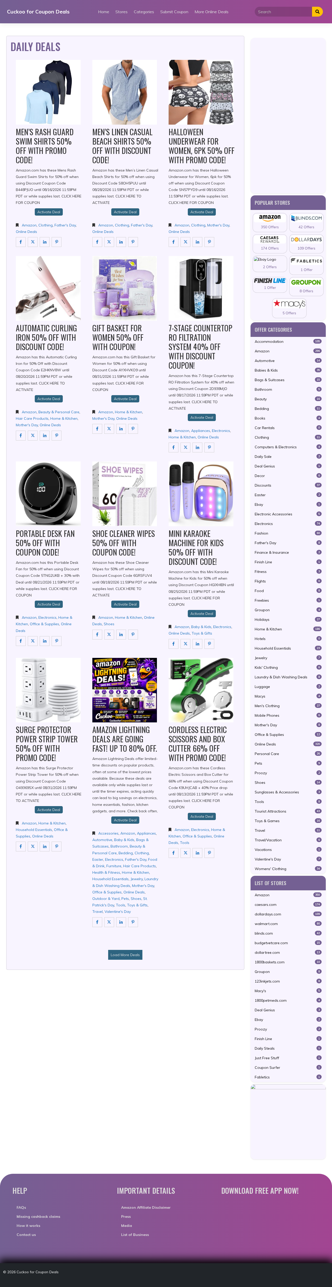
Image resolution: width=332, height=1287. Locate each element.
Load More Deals (125, 954)
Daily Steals (287, 1048)
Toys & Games (287, 821)
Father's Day (65, 225)
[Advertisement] (288, 115)
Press (126, 1216)
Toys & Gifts (202, 633)
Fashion (287, 533)
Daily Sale (287, 456)
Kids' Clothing (287, 667)
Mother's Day (218, 225)
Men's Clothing (287, 705)
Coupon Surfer (287, 1067)
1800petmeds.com (287, 1000)
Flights (287, 581)
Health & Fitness (106, 872)
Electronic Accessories (287, 514)
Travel (97, 911)
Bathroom (119, 846)
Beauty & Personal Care (58, 412)
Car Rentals (287, 427)
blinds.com (287, 933)
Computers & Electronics (287, 447)
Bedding (126, 853)
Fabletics (287, 1077)
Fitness (287, 571)
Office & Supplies (44, 624)
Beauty (287, 399)
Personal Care (287, 753)
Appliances (200, 430)
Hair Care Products (32, 418)
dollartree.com (287, 952)
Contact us (26, 1234)
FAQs (21, 1207)
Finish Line (287, 562)
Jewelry (136, 879)
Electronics (221, 430)
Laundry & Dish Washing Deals (287, 677)
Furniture (113, 866)
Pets (125, 898)
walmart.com (287, 923)
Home (103, 11)
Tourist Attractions (287, 811)
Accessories (108, 833)
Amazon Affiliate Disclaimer (146, 1207)
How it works (28, 1225)
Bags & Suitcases (287, 380)
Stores (121, 11)
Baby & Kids (201, 626)
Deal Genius (287, 466)
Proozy (287, 773)
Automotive (102, 839)
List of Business (135, 1234)
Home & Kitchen (64, 418)
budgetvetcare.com (287, 943)
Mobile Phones (287, 715)
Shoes (109, 624)
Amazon (29, 225)
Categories (144, 11)
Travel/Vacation (287, 840)
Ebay (287, 504)
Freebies (287, 600)
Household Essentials (34, 829)
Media (126, 1225)
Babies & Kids (287, 370)
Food (287, 590)
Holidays (287, 619)
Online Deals (26, 231)
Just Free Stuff (287, 1058)
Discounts (287, 485)
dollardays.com (287, 914)
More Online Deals (212, 11)
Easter (97, 859)
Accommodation (287, 341)
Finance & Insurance (287, 552)
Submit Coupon (174, 11)
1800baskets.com (287, 962)
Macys (287, 696)
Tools (120, 905)
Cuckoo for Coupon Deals (38, 11)
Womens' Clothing (287, 868)
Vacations (287, 849)
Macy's (287, 991)
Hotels (287, 638)
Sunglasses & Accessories (287, 792)
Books (287, 418)
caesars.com (287, 904)
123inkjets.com (287, 981)
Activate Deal (48, 212)
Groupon (287, 610)
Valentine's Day (118, 911)
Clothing (45, 225)
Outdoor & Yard (106, 898)
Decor (287, 475)
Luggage (287, 686)
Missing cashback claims (38, 1216)
